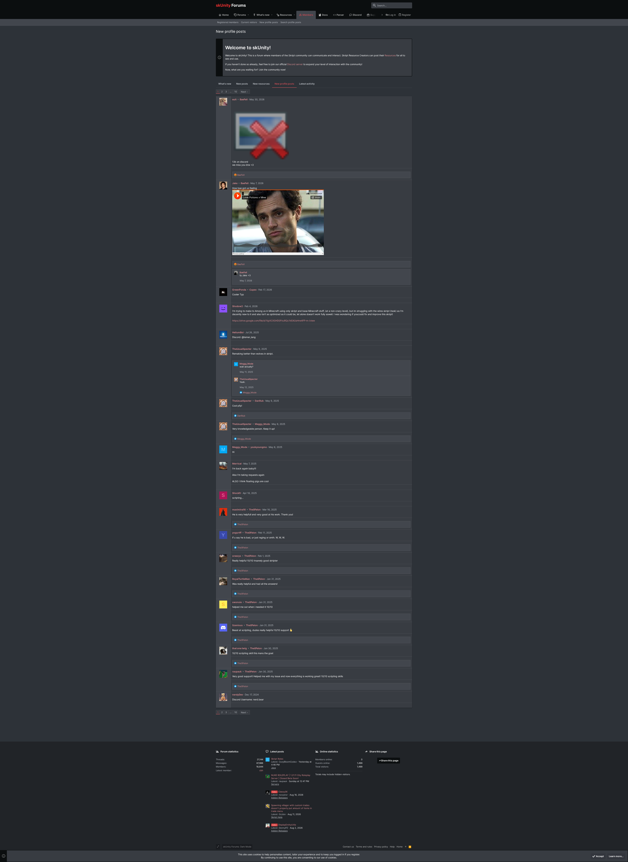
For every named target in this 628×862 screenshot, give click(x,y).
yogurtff (236, 532)
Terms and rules (364, 846)
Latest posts (277, 751)
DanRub (259, 400)
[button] (248, 15)
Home (400, 846)
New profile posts (284, 83)
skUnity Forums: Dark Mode (237, 846)
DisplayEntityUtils (284, 824)
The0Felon (255, 509)
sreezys (236, 555)
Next (243, 91)
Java (273, 767)
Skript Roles (277, 758)
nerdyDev (237, 694)
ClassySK (280, 791)
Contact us (348, 846)
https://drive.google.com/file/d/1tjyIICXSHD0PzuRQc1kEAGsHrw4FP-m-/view (273, 320)
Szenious (237, 625)
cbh (261, 770)
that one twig (239, 648)
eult (234, 99)
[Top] (406, 846)
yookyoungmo (259, 447)
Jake (234, 183)
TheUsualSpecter (242, 348)
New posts (242, 83)
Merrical (237, 463)
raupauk (237, 671)
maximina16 (239, 509)
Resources (390, 55)
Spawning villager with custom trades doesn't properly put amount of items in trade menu (291, 808)
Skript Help (276, 817)
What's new (224, 83)
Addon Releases (279, 797)
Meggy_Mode (246, 363)
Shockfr (236, 493)
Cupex (253, 289)
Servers (275, 784)
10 (235, 91)
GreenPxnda (239, 289)
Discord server (295, 64)
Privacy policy (381, 846)
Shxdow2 (237, 306)
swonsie (237, 602)
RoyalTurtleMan (241, 579)
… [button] (231, 91)
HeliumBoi (238, 332)
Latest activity (307, 83)
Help (392, 846)
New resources (261, 83)
